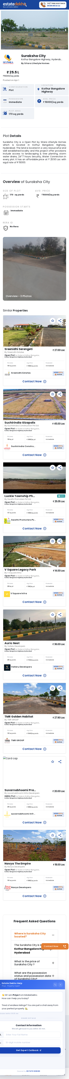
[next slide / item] (66, 30)
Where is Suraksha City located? (30, 935)
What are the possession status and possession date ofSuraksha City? (32, 976)
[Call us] (55, 985)
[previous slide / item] (3, 30)
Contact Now (51, 946)
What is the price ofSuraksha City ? (27, 963)
